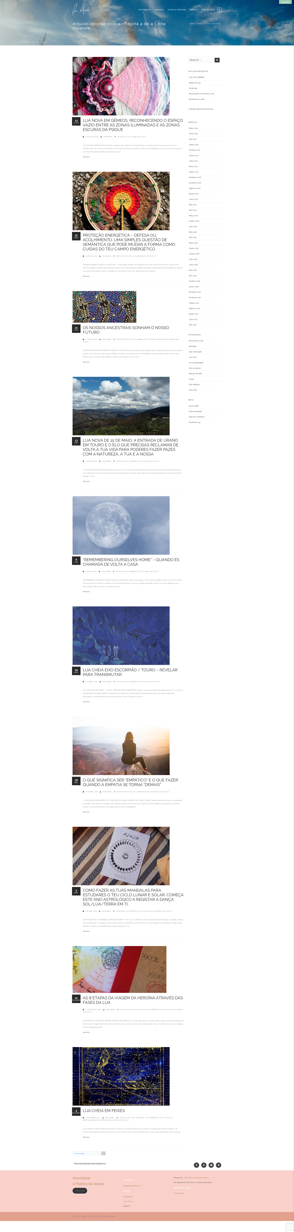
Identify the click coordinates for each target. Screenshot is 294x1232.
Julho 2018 (193, 259)
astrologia (121, 137)
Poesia (191, 379)
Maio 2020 (193, 205)
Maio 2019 (192, 232)
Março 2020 (193, 216)
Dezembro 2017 (195, 292)
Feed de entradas (195, 411)
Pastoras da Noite (195, 373)
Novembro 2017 (195, 297)
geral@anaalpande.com (132, 1186)
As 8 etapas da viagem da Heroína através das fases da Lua (133, 1000)
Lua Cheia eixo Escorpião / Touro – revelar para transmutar (130, 672)
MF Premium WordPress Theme (196, 1178)
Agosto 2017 (193, 314)
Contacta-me (80, 1216)
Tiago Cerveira (179, 1193)
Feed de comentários (197, 417)
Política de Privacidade (102, 1216)
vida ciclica (141, 137)
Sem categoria (113, 1120)
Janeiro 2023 (194, 145)
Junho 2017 (193, 319)
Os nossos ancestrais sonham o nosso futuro (126, 330)
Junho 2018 (193, 265)
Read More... (87, 157)
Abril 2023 (193, 139)
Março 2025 (193, 128)
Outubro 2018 (194, 254)
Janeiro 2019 (193, 248)
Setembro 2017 (194, 308)
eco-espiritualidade (154, 339)
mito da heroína (169, 339)
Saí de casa (193, 88)
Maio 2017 (192, 325)
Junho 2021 (193, 161)
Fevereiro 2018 (194, 281)
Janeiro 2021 (193, 172)
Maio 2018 (193, 270)
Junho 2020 (193, 199)
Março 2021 (193, 166)
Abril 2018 (192, 276)
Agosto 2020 (194, 194)
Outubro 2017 (194, 303)
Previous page (79, 1153)
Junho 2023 (193, 134)
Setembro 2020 (195, 188)
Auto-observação (139, 256)
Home (192, 24)
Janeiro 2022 (194, 155)
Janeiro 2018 (193, 287)
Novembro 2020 (195, 183)
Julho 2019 (193, 226)
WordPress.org (194, 422)
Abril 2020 (193, 210)
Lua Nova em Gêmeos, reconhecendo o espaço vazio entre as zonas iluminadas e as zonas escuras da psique (133, 125)
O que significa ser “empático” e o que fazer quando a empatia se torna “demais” (130, 782)
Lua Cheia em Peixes (104, 1110)
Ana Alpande (128, 1197)
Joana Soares (128, 1201)
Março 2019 (193, 243)
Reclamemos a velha (196, 99)
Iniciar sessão (194, 406)
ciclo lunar (131, 137)
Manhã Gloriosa (195, 83)
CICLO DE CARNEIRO (197, 77)
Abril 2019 (192, 237)
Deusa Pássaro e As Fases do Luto (201, 94)
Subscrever (80, 1191)
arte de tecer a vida (123, 256)
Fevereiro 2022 (194, 150)
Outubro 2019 (194, 221)
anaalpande (108, 137)
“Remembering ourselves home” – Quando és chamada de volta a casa (131, 562)
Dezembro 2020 (195, 177)
